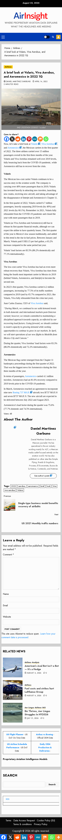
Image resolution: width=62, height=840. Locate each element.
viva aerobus (10, 490)
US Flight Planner (14, 734)
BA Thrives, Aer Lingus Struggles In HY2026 (37, 712)
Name (6, 594)
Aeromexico (13, 147)
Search (10, 775)
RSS (7, 799)
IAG (44, 707)
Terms (8, 820)
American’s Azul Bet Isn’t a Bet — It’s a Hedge (42, 667)
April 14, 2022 (41, 81)
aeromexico (33, 486)
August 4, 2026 (34, 673)
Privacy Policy (40, 824)
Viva (54, 486)
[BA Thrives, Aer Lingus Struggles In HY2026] (12, 713)
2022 (13, 486)
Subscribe (58, 37)
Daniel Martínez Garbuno (18, 81)
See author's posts (41, 475)
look (48, 486)
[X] (12, 139)
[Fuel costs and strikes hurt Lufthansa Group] (12, 690)
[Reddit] (17, 139)
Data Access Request (24, 820)
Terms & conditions (22, 824)
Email (5, 605)
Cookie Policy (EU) (46, 820)
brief (42, 486)
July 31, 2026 (33, 718)
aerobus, (22, 486)
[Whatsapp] (45, 139)
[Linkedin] (23, 139)
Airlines (8, 67)
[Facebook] (6, 139)
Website (7, 616)
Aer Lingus (29, 707)
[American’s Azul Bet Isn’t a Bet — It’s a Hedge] (12, 667)
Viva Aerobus (48, 144)
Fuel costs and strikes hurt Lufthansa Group (39, 690)
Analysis (35, 662)
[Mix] (40, 139)
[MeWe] (34, 139)
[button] (3, 37)
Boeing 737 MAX (21, 392)
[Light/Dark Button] (47, 37)
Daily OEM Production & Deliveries (45, 747)
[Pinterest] (29, 139)
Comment (8, 554)
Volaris (34, 144)
